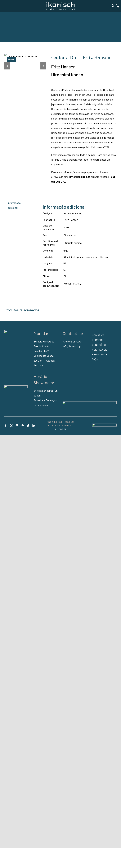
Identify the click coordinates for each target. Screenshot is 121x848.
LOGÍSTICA (98, 335)
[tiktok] (28, 425)
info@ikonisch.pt (80, 176)
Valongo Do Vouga (44, 355)
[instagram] (17, 425)
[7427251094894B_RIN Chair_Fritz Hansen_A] (25, 56)
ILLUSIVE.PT (60, 429)
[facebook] (5, 425)
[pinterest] (22, 425)
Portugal (38, 365)
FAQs (95, 359)
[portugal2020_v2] (90, 402)
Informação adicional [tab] (14, 205)
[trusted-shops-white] (16, 386)
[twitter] (11, 425)
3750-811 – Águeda (44, 360)
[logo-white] (60, 3)
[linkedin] (33, 425)
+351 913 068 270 (72, 341)
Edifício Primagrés (44, 341)
